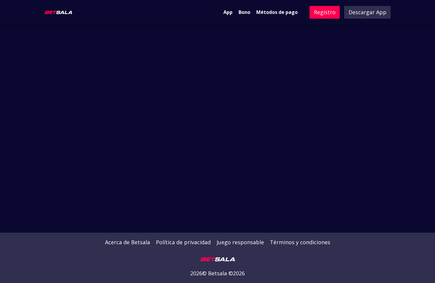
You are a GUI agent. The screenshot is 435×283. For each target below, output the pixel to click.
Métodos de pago (277, 12)
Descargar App (367, 12)
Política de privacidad (183, 242)
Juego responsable (240, 242)
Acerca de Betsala (127, 242)
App (228, 12)
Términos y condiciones (300, 242)
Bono (244, 12)
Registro (325, 12)
